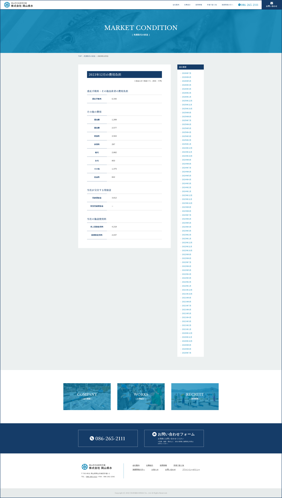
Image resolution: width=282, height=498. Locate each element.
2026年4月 (186, 85)
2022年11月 (187, 247)
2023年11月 (187, 199)
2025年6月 (186, 124)
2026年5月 (186, 81)
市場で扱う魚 (212, 5)
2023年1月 (186, 239)
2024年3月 (186, 183)
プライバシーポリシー (191, 469)
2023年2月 (186, 235)
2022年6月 (186, 266)
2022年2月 (186, 282)
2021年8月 (186, 302)
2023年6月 (186, 219)
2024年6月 (186, 172)
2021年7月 (186, 306)
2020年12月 (187, 333)
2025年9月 (186, 113)
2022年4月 (186, 274)
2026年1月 (186, 97)
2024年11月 (187, 152)
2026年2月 (186, 93)
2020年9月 (186, 345)
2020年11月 (187, 337)
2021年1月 (186, 329)
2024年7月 (186, 168)
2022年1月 (186, 286)
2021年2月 (186, 325)
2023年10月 (187, 203)
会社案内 (176, 5)
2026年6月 (186, 77)
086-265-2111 (249, 4)
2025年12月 (187, 101)
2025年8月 (186, 117)
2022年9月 (186, 254)
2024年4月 (186, 179)
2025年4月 (186, 132)
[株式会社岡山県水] (18, 4)
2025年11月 (187, 105)
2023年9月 (186, 207)
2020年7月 (186, 353)
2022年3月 (186, 278)
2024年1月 (186, 191)
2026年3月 (186, 89)
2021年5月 (186, 313)
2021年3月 (186, 321)
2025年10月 (187, 109)
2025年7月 (186, 120)
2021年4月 (186, 317)
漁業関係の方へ (227, 5)
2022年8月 (186, 258)
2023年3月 (186, 231)
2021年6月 (186, 310)
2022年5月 (186, 270)
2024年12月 (187, 148)
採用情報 (199, 5)
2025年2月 (186, 140)
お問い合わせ (271, 6)
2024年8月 (186, 164)
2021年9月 (186, 298)
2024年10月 (187, 156)
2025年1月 (186, 144)
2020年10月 (187, 341)
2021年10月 (187, 294)
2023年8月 (186, 211)
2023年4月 (186, 227)
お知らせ (155, 469)
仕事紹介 (187, 5)
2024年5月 (186, 176)
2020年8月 (186, 349)
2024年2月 (186, 187)
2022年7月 (186, 262)
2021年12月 (187, 290)
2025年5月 (186, 128)
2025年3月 (186, 136)
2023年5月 (186, 223)
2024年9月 (186, 160)
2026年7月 (186, 73)
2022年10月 (187, 250)
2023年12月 (187, 195)
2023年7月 (186, 215)
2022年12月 (187, 243)
